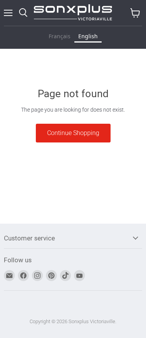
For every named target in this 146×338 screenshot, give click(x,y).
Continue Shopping (73, 133)
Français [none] (59, 36)
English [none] (88, 36)
